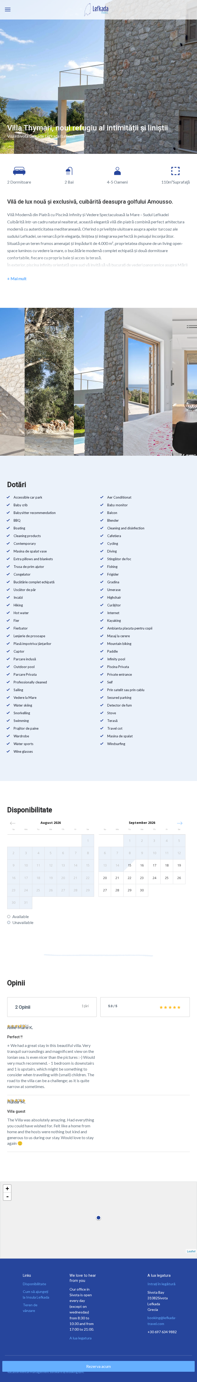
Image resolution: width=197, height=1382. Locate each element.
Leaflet (191, 1251)
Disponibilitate (34, 1284)
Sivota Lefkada (30, 136)
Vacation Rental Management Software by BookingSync (45, 1372)
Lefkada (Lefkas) (60, 136)
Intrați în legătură (161, 1284)
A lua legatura (81, 1338)
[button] (179, 823)
